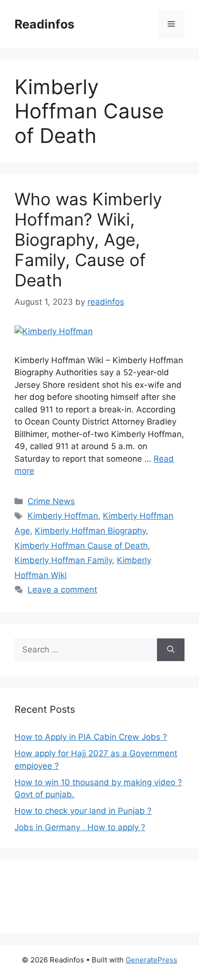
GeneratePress (151, 959)
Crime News (51, 501)
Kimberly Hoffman (63, 516)
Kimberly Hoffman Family (63, 560)
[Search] (171, 650)
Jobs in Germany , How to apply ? (79, 827)
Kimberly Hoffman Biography (90, 531)
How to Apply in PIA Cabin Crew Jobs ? (90, 737)
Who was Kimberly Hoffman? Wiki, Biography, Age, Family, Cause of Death (88, 239)
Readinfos (44, 24)
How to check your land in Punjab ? (83, 811)
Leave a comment (62, 589)
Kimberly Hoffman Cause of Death (81, 546)
